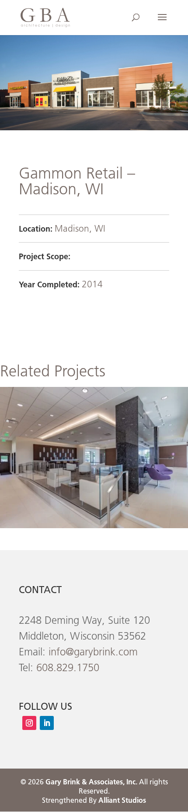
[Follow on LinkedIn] (47, 723)
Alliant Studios (122, 800)
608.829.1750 (67, 667)
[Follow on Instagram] (29, 723)
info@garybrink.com (93, 651)
